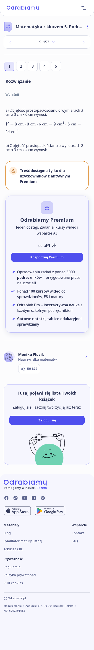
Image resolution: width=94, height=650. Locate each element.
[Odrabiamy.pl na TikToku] (15, 498)
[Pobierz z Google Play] (50, 510)
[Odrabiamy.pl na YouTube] (24, 498)
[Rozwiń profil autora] (85, 356)
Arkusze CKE (13, 549)
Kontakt (78, 533)
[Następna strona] (83, 41)
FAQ (75, 541)
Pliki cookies (13, 583)
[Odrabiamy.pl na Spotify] (43, 498)
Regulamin (12, 567)
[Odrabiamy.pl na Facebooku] (6, 498)
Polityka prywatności (20, 575)
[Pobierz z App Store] (17, 510)
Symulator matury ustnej (23, 541)
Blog (7, 533)
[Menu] (83, 8)
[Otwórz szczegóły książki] (87, 26)
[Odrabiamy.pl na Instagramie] (34, 498)
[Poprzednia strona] (10, 41)
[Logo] (22, 8)
